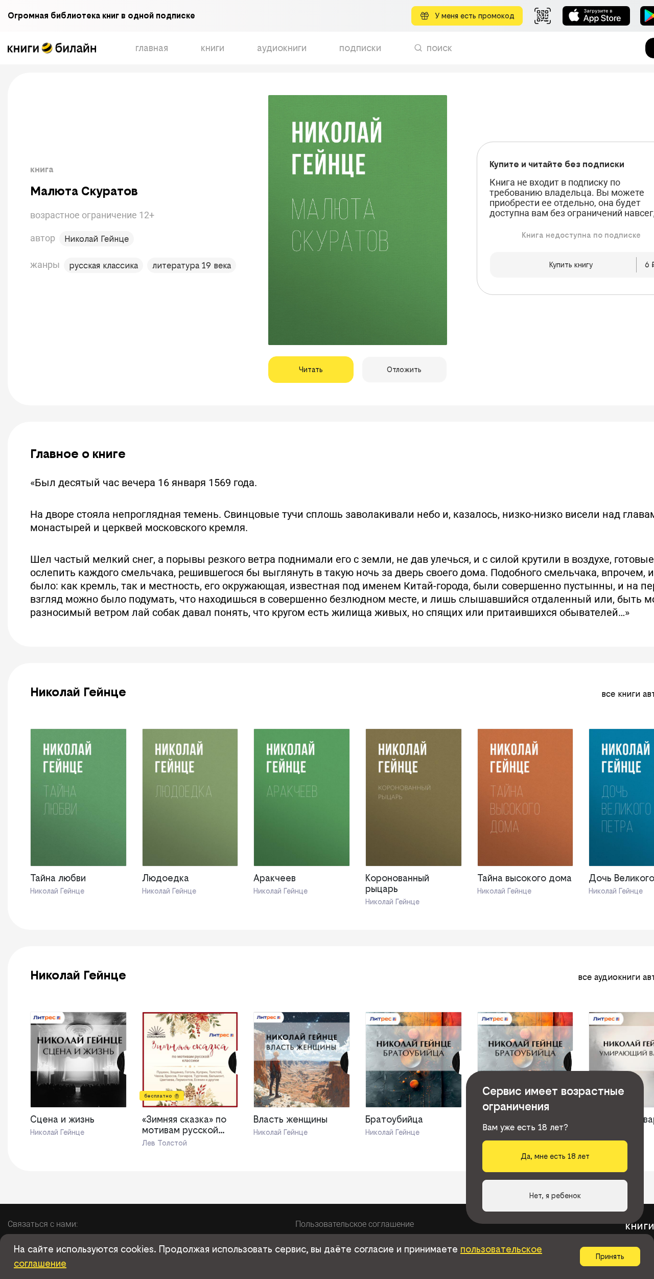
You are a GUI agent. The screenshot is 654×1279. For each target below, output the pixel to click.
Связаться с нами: (43, 1224)
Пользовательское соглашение (354, 1224)
